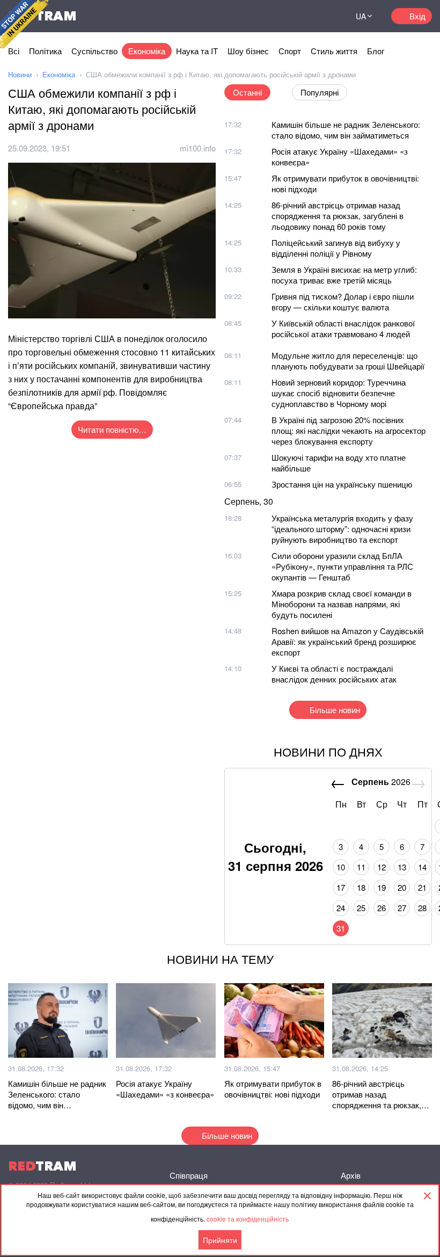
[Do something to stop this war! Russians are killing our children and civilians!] (24, 24)
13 (402, 867)
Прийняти (220, 1239)
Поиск (324, 16)
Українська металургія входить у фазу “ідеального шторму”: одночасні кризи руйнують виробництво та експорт (342, 528)
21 (422, 887)
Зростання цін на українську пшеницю (342, 484)
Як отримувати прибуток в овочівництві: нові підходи (345, 183)
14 (422, 867)
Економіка (146, 50)
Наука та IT (197, 50)
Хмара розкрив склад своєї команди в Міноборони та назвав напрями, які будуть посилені (342, 603)
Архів (351, 1175)
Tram (42, 1166)
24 (340, 907)
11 (361, 867)
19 (381, 887)
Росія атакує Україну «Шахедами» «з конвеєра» (340, 157)
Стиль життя (334, 50)
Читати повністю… (112, 429)
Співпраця (189, 1175)
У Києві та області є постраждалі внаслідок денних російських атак (334, 674)
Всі (13, 50)
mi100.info (198, 148)
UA (361, 16)
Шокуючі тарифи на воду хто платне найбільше (339, 463)
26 (381, 907)
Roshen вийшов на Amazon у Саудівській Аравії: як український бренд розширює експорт (347, 641)
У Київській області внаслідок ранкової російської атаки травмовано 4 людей (343, 328)
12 (381, 867)
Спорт (289, 50)
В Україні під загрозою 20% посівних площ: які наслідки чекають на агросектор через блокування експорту (349, 430)
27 (402, 907)
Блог (375, 50)
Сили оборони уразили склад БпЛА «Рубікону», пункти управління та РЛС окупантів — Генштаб (342, 566)
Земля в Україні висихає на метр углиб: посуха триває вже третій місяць (344, 275)
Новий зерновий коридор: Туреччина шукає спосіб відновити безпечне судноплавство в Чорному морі (339, 392)
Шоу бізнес (248, 50)
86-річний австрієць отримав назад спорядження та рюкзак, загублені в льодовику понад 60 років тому (338, 215)
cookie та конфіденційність (248, 1218)
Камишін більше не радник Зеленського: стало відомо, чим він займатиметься (346, 130)
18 (361, 887)
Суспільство (94, 50)
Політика (45, 50)
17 (340, 887)
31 (340, 928)
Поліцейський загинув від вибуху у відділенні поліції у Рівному (336, 248)
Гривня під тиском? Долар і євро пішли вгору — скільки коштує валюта (343, 301)
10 (340, 867)
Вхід (417, 15)
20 (402, 887)
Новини (20, 74)
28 (422, 907)
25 (361, 907)
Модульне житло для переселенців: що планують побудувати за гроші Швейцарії (348, 361)
